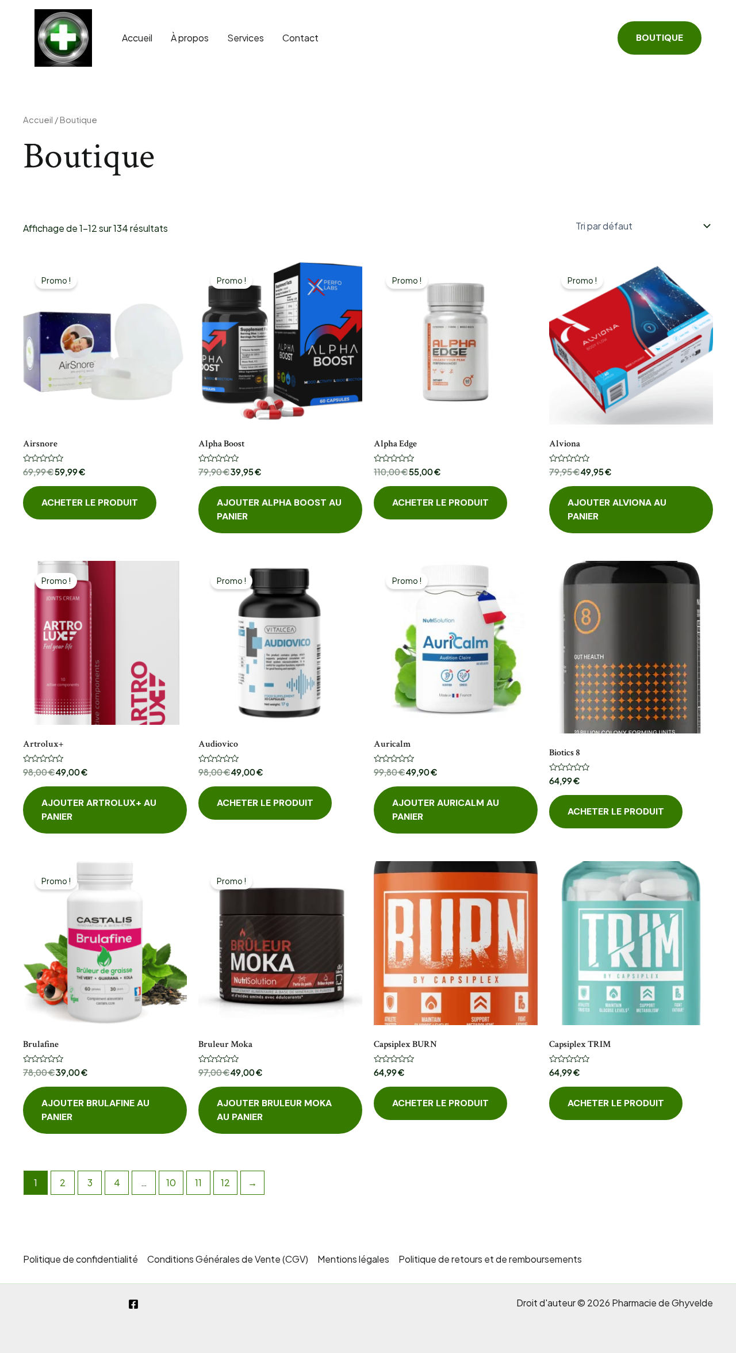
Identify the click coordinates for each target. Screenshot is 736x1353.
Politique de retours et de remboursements (490, 1259)
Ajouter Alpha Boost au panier (279, 509)
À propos (190, 38)
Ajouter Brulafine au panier (95, 1110)
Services (245, 38)
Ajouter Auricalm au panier (445, 810)
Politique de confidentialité (80, 1259)
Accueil (137, 38)
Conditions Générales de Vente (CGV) (227, 1259)
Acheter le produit (89, 502)
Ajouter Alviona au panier (617, 509)
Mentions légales (353, 1259)
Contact (300, 38)
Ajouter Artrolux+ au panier (98, 810)
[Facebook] (133, 1304)
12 (225, 1182)
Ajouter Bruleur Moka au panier (274, 1110)
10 (171, 1182)
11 (198, 1182)
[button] (660, 38)
